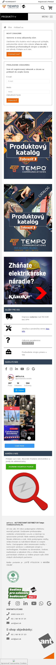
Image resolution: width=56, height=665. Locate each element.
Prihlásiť (51, 2)
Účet (10, 27)
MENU (45, 16)
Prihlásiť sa (18, 27)
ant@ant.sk (16, 623)
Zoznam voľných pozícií (21, 466)
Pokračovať (14, 54)
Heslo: (9, 87)
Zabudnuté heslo (14, 95)
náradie (29, 534)
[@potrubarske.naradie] (10, 377)
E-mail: (9, 77)
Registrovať (42, 2)
